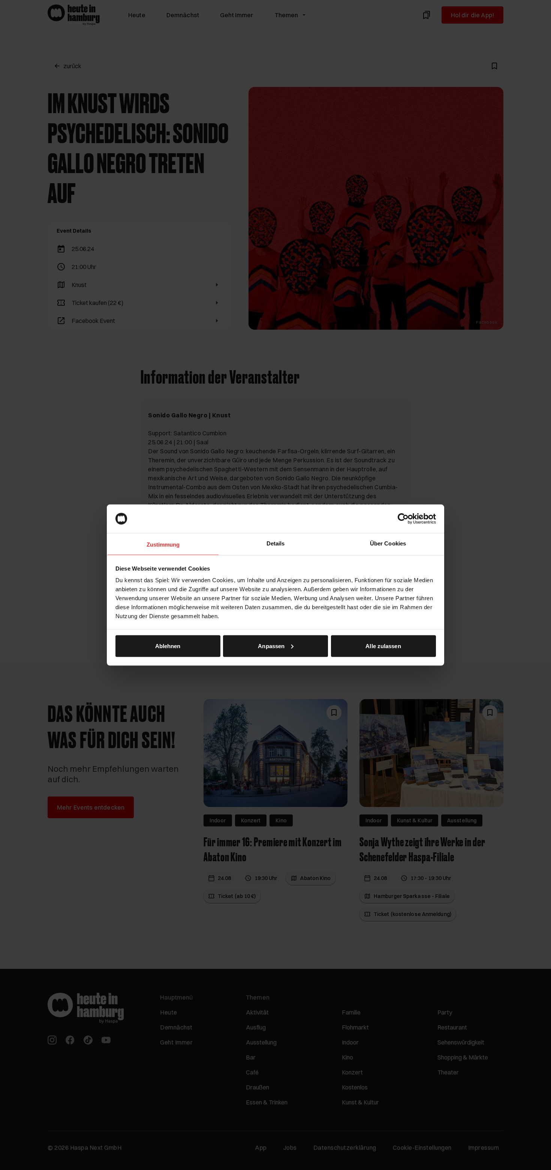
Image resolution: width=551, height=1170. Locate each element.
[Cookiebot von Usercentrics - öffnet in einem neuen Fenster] (403, 518)
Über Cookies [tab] (388, 543)
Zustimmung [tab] (163, 544)
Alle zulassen (383, 646)
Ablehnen (168, 646)
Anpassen (271, 646)
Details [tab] (276, 543)
